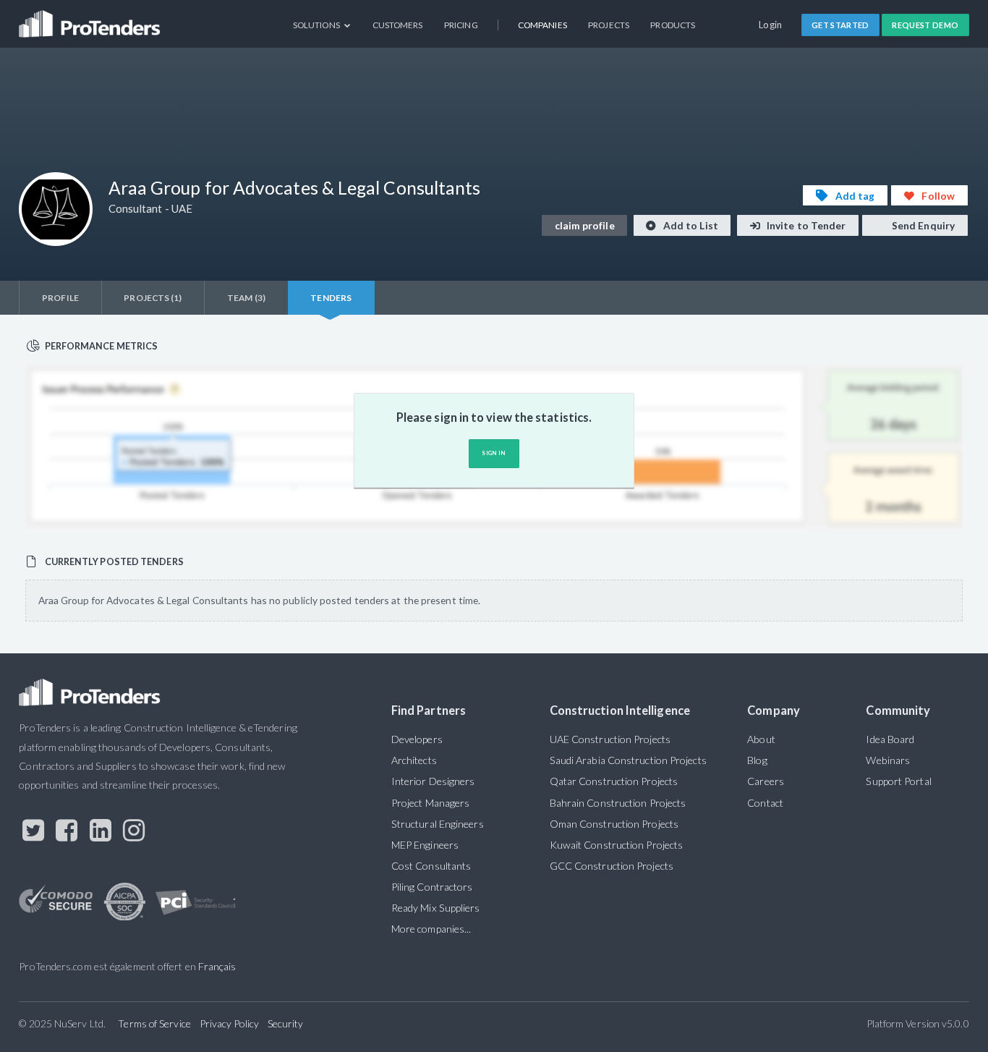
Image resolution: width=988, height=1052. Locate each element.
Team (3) (246, 297)
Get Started (840, 25)
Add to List (689, 225)
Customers (397, 25)
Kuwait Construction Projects (616, 845)
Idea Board (890, 739)
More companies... (431, 928)
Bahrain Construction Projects (618, 803)
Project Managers (430, 803)
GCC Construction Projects (611, 866)
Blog (757, 760)
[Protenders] (91, 18)
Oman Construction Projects (614, 824)
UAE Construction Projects (610, 739)
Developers (417, 739)
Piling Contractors (432, 887)
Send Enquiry (922, 225)
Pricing (461, 25)
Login (771, 24)
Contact (765, 803)
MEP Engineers (425, 845)
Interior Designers (433, 781)
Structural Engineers (437, 824)
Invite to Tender (805, 225)
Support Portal (898, 781)
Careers (765, 781)
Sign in (494, 453)
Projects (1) (153, 297)
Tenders (331, 297)
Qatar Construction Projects (614, 781)
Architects (414, 760)
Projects (608, 25)
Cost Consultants (431, 866)
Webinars (888, 760)
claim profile (585, 225)
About (761, 739)
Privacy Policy (229, 1023)
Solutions (317, 25)
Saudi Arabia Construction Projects (628, 760)
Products (672, 25)
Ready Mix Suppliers (435, 908)
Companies (542, 25)
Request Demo (925, 25)
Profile (60, 297)
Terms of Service (154, 1023)
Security (286, 1023)
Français (217, 966)
